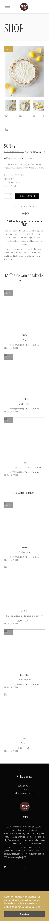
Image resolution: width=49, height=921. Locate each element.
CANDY (24, 738)
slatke (12, 182)
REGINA (24, 399)
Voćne (18, 182)
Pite (14, 178)
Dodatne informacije (28, 206)
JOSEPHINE (24, 674)
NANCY (24, 462)
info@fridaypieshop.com (24, 792)
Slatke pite (25, 403)
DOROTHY (24, 611)
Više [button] (38, 907)
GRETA (24, 335)
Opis (14, 206)
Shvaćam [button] (24, 914)
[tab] (14, 206)
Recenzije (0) (24, 213)
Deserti (25, 743)
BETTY (24, 547)
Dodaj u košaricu (27, 196)
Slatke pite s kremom (31, 467)
